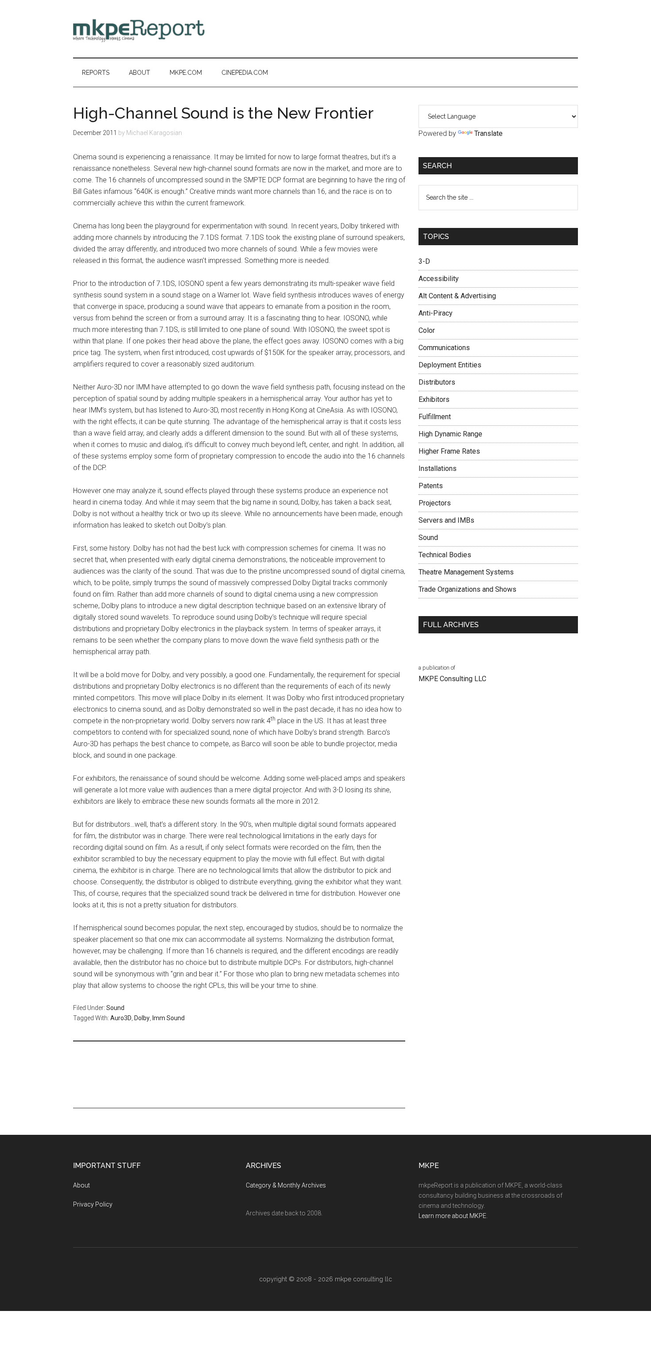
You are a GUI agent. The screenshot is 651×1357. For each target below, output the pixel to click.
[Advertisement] (417, 29)
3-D (424, 261)
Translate (488, 133)
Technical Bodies (444, 555)
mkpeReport (157, 29)
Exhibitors (434, 399)
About (81, 1185)
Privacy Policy (92, 1204)
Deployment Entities (449, 365)
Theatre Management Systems (466, 572)
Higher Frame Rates (449, 451)
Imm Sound (168, 1018)
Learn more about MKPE (452, 1215)
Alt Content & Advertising (457, 296)
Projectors (434, 503)
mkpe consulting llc (363, 1279)
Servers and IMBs (446, 520)
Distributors (436, 382)
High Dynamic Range (450, 434)
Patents (430, 486)
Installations (437, 468)
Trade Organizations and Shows (467, 589)
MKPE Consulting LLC (452, 679)
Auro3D (121, 1018)
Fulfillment (434, 416)
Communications (444, 347)
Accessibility (438, 278)
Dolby (142, 1018)
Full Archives (451, 625)
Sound (115, 1007)
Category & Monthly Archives (286, 1185)
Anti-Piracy (435, 313)
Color (426, 330)
